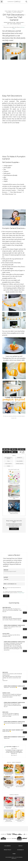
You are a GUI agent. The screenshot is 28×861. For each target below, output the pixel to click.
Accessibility (20, 849)
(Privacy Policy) (21, 592)
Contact (20, 845)
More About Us (14, 755)
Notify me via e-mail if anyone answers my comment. (12, 588)
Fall (8, 461)
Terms (14, 853)
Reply (25, 612)
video (8, 466)
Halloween (20, 461)
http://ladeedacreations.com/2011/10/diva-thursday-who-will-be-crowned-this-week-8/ (12, 678)
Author (6, 577)
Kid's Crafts (8, 463)
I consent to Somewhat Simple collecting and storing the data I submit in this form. (13, 592)
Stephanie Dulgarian (17, 23)
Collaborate (7, 845)
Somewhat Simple (14, 1)
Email (5, 583)
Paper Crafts (19, 463)
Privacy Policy (7, 849)
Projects (19, 457)
